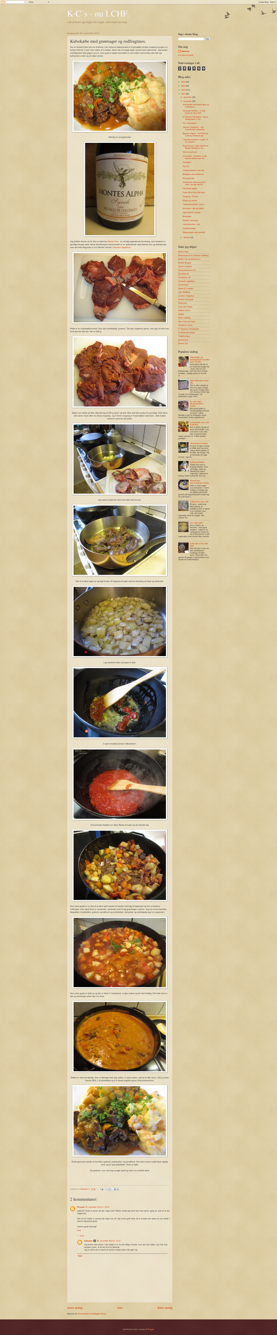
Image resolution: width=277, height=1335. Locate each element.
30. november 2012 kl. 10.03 (97, 1207)
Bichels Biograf (184, 263)
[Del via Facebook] (115, 1189)
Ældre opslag (164, 1307)
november (187, 101)
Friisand (80, 1207)
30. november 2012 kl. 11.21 (108, 1241)
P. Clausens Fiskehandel (188, 329)
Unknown (88, 1241)
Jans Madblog (184, 292)
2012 (183, 94)
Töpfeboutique (184, 336)
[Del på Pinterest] (117, 1189)
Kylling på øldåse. (197, 462)
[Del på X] (112, 1189)
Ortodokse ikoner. (185, 325)
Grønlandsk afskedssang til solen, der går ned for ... (194, 183)
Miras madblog (184, 318)
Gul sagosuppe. (196, 523)
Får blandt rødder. (190, 188)
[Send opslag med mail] (102, 1189)
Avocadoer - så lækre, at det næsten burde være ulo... (195, 157)
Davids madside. (185, 266)
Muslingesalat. (189, 178)
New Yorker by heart (186, 321)
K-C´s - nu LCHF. (98, 13)
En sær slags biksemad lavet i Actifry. (197, 403)
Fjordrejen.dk (183, 274)
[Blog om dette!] (109, 1189)
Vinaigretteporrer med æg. (194, 170)
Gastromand (183, 285)
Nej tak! (186, 166)
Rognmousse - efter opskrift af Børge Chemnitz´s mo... (195, 147)
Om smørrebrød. (190, 123)
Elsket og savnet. (190, 200)
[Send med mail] (106, 1189)
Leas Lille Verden (185, 307)
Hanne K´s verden (185, 288)
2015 (183, 82)
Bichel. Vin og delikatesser (189, 259)
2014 (183, 86)
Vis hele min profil (185, 55)
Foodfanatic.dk (184, 277)
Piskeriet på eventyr (186, 332)
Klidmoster (182, 303)
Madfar (181, 314)
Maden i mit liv (184, 310)
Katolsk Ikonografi (185, 299)
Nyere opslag (74, 1307)
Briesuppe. (187, 216)
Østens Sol (183, 343)
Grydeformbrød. (189, 228)
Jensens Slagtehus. (122, 247)
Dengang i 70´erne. (191, 196)
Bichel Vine (113, 241)
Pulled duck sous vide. (199, 502)
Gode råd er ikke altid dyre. (194, 192)
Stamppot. (187, 162)
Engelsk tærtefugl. (190, 220)
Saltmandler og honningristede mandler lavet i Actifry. (199, 359)
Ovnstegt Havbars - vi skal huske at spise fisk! (194, 112)
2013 (183, 90)
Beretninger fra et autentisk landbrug (193, 255)
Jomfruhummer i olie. (191, 224)
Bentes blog (183, 252)
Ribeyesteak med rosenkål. (194, 232)
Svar (79, 1230)
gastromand (183, 340)
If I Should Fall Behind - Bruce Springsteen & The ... (195, 118)
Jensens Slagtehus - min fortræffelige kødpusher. (194, 128)
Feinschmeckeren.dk (187, 270)
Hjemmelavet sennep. (192, 212)
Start (119, 1307)
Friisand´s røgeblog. (186, 281)
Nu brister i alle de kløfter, (193, 208)
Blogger (151, 1329)
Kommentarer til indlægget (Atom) (92, 1314)
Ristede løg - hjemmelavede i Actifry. (199, 482)
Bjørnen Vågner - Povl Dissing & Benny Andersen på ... (195, 134)
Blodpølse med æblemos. (193, 174)
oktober (186, 237)
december (187, 97)
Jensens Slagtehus (186, 296)
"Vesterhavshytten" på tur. (194, 204)
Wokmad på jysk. (190, 152)
